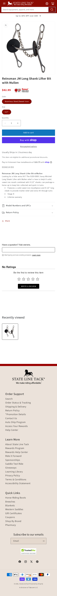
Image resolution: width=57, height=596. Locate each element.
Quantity (5, 118)
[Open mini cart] (53, 3)
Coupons (10, 517)
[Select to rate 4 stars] (33, 279)
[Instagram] (25, 562)
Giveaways (10, 467)
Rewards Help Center (16, 452)
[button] (28, 205)
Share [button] (7, 221)
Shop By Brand (13, 521)
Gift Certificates (13, 513)
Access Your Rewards (16, 426)
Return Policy (12, 410)
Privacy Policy (12, 475)
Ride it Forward (13, 456)
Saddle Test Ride (14, 464)
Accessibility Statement (17, 483)
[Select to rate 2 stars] (24, 279)
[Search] (52, 9)
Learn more (36, 255)
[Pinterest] (37, 562)
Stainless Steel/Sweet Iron (17, 101)
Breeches (10, 501)
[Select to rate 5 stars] (38, 279)
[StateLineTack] (20, 3)
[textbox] (28, 249)
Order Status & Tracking (18, 402)
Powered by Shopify (36, 584)
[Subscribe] (43, 541)
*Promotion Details (15, 414)
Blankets (10, 505)
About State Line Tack (17, 444)
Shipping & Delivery (15, 406)
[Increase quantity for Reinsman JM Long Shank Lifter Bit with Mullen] (18, 123)
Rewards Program (14, 448)
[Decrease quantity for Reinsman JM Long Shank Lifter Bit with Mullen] (5, 123)
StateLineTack (24, 584)
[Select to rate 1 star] (19, 279)
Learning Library (14, 471)
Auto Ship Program (15, 422)
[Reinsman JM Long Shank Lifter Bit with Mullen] (10, 331)
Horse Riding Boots (15, 497)
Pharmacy (10, 525)
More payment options (28, 146)
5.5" (6, 112)
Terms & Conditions (15, 479)
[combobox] (28, 9)
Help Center (11, 430)
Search (9, 399)
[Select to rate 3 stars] (28, 279)
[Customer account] (47, 3)
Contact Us (11, 418)
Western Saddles (14, 509)
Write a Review (28, 286)
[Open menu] (4, 3)
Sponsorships (12, 460)
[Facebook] (20, 562)
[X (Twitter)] (31, 562)
